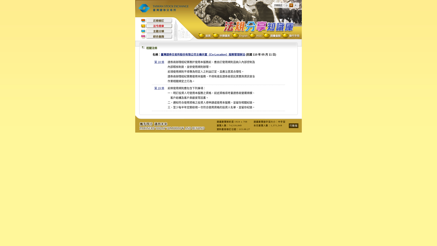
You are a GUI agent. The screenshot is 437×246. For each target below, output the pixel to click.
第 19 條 (159, 88)
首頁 (205, 36)
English (239, 36)
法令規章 (156, 26)
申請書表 (221, 36)
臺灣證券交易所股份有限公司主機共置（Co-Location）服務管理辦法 (203, 54)
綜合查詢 (156, 36)
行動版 (294, 125)
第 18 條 (159, 62)
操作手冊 (290, 36)
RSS (255, 36)
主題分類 (156, 31)
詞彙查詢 (271, 36)
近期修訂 (156, 20)
